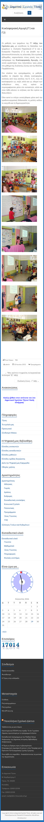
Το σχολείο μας (8, 424)
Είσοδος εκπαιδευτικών (11, 450)
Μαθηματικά (9, 546)
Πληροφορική (9, 554)
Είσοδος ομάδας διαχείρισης (13, 459)
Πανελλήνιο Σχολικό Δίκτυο (19, 721)
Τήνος (4, 420)
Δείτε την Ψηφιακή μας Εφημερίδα (15, 463)
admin (7, 364)
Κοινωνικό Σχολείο (12, 504)
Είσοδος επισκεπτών (10, 446)
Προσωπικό (7, 428)
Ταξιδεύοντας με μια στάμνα (12, 727)
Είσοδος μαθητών (9, 455)
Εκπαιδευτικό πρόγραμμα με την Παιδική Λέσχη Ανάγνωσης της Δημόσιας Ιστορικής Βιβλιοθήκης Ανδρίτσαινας (19, 739)
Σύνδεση (5, 700)
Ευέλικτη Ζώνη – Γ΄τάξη (28, 381)
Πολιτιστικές (9, 508)
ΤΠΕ (6, 520)
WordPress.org (7, 711)
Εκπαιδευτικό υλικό (10, 538)
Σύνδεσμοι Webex (9, 433)
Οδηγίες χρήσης (8, 467)
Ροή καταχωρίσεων (9, 703)
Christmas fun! (22, 818)
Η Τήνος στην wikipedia (10, 678)
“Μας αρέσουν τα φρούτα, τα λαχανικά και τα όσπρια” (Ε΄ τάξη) (21, 374)
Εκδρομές (8, 496)
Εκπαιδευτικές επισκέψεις (14, 500)
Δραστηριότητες (8, 481)
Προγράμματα (35, 364)
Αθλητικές (8, 484)
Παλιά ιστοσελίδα (8, 671)
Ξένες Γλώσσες (10, 516)
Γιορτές (7, 488)
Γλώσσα (7, 542)
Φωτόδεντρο (6, 674)
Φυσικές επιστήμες (12, 558)
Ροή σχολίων (6, 707)
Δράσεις (7, 492)
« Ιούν (4, 632)
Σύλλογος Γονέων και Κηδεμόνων (15, 525)
